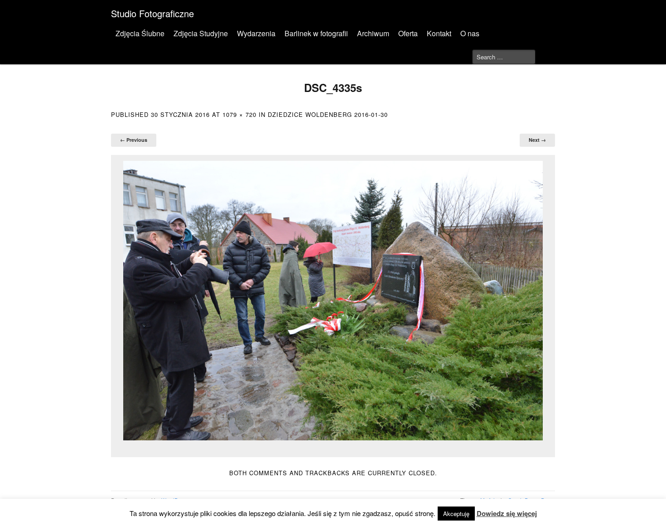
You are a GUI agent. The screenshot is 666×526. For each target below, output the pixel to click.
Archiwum (373, 33)
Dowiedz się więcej (507, 513)
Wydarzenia (256, 33)
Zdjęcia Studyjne (201, 33)
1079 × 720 (239, 114)
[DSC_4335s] (333, 300)
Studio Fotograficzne (152, 13)
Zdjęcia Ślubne (140, 33)
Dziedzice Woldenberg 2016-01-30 (328, 114)
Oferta (408, 33)
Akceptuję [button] (456, 513)
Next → (537, 139)
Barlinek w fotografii (316, 33)
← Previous (133, 139)
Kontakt (439, 33)
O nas (469, 33)
